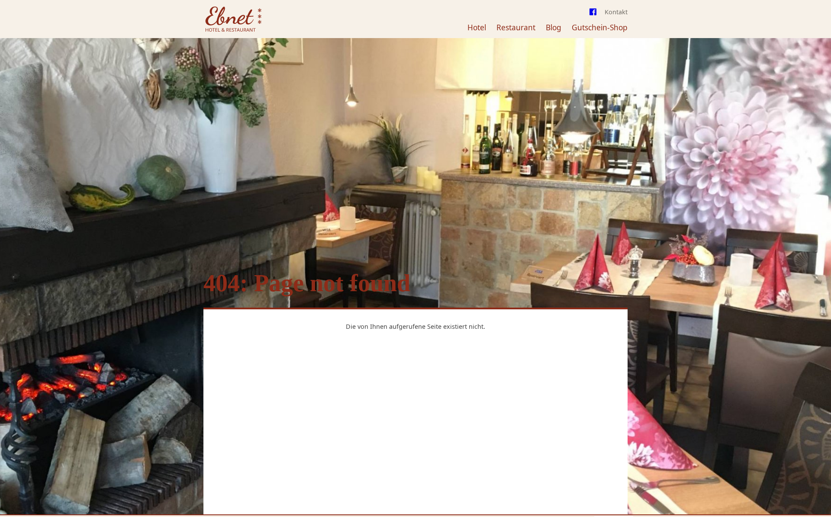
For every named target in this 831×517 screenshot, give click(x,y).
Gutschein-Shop (600, 27)
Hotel (476, 27)
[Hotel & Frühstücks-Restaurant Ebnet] (233, 20)
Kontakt (616, 12)
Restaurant (515, 27)
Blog (553, 27)
